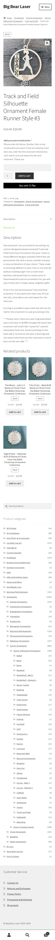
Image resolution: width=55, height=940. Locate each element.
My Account (9, 935)
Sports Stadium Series (23, 827)
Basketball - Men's (25, 675)
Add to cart (24, 175)
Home (9, 18)
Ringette (20, 763)
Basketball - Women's (26, 680)
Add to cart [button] (15, 412)
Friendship (15, 616)
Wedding (14, 836)
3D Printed (11, 528)
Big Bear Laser (17, 6)
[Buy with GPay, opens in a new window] (27, 185)
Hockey (20, 739)
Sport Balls (22, 797)
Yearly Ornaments (18, 841)
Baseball (20, 670)
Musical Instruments (26, 758)
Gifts (9, 572)
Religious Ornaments (19, 641)
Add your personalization (18, 140)
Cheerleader (22, 694)
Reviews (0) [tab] (9, 227)
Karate (20, 744)
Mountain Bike (23, 753)
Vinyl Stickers (13, 856)
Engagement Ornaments (21, 611)
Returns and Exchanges (19, 888)
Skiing (19, 773)
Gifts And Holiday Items (17, 577)
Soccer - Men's (23, 783)
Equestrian (22, 704)
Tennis (20, 807)
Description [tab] (9, 219)
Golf (19, 729)
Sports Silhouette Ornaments (26, 650)
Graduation (15, 621)
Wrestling (21, 822)
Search (27, 935)
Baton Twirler (23, 685)
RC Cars (10, 846)
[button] (47, 43)
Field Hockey (22, 709)
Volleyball (21, 817)
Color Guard (22, 699)
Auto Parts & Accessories (18, 538)
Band (19, 660)
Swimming (21, 802)
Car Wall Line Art (14, 543)
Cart (42, 932)
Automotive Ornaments (21, 606)
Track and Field (31, 21)
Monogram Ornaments (20, 626)
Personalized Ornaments (21, 636)
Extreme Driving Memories (18, 562)
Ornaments (19, 18)
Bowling (20, 690)
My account (12, 905)
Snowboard (22, 778)
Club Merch (12, 548)
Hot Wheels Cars (14, 587)
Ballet (19, 655)
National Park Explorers (17, 592)
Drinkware (11, 557)
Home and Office (14, 582)
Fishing (20, 719)
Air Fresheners (13, 533)
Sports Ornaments (34, 18)
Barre (19, 665)
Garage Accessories (15, 567)
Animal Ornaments (18, 602)
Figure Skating (23, 714)
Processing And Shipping (19, 899)
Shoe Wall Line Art (15, 851)
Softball (20, 792)
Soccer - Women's (25, 788)
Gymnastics (22, 734)
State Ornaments (18, 832)
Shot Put (21, 768)
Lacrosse (21, 748)
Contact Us (12, 882)
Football (20, 724)
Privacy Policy (14, 894)
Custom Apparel (14, 552)
